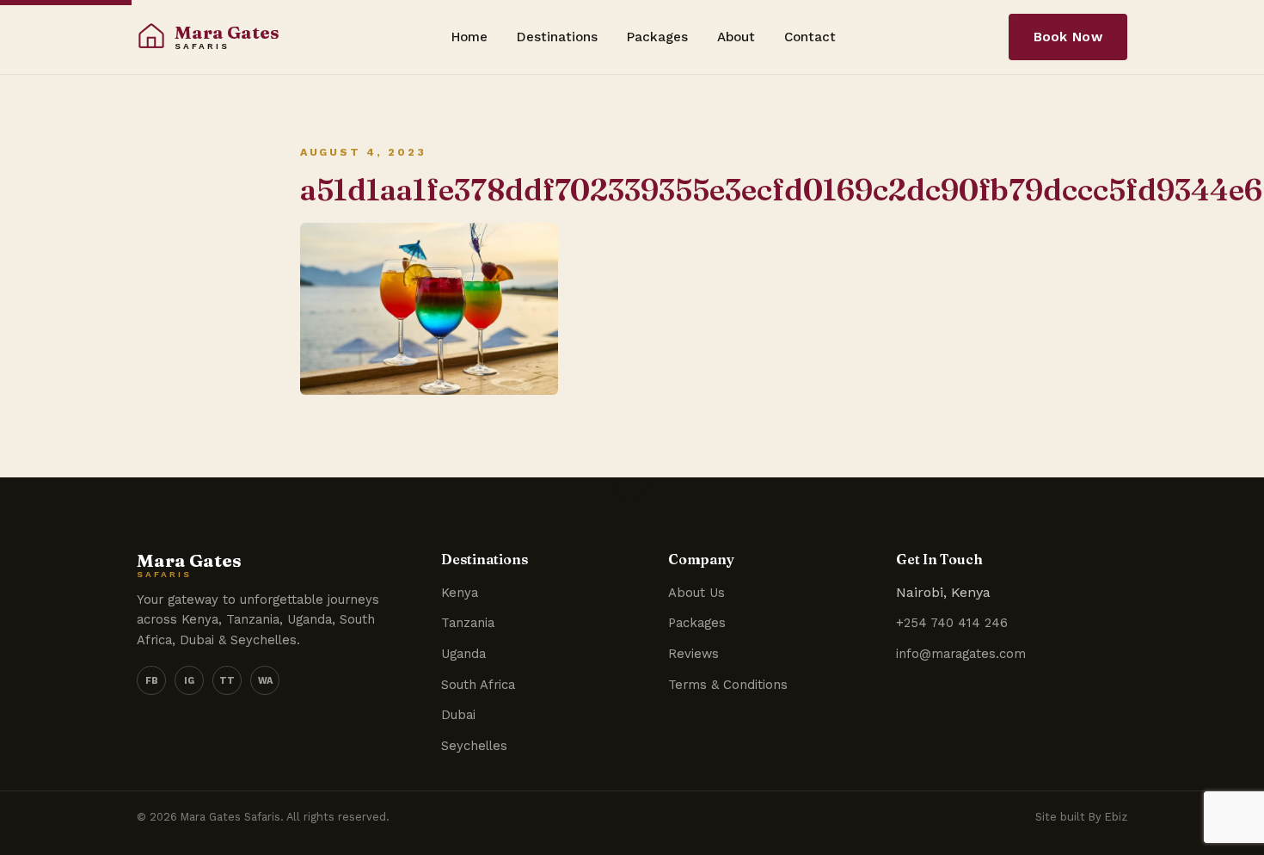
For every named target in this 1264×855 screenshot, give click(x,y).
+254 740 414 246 (952, 622)
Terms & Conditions (728, 684)
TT (227, 680)
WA (265, 680)
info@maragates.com (961, 653)
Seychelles (474, 746)
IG (189, 680)
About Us (696, 592)
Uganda (463, 653)
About (736, 37)
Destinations (557, 37)
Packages (657, 37)
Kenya (459, 592)
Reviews (693, 653)
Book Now (1068, 37)
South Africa (478, 684)
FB (151, 680)
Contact (810, 37)
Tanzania (467, 622)
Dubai (458, 715)
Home (469, 37)
